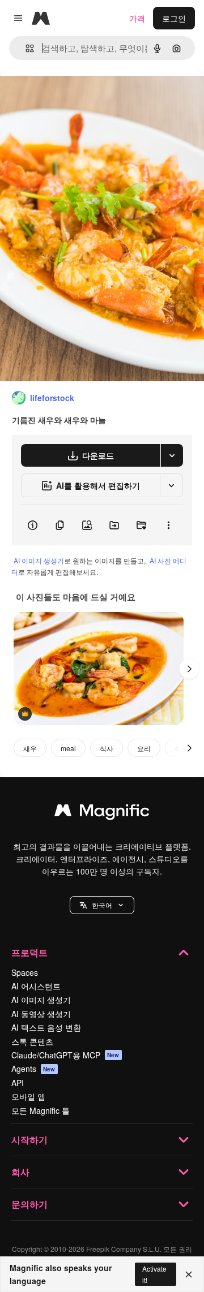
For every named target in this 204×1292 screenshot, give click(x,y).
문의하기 (29, 1204)
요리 (144, 748)
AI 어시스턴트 (36, 986)
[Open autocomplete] (25, 48)
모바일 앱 (28, 1096)
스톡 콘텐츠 (32, 1041)
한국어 (102, 905)
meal (68, 748)
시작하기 (29, 1139)
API (17, 1082)
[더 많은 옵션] (168, 525)
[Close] (188, 1274)
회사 (20, 1171)
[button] (102, 905)
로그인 (174, 18)
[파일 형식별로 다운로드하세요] (171, 455)
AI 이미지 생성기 (39, 560)
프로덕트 (29, 952)
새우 (30, 748)
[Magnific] (102, 812)
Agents (33, 1068)
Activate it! (154, 1274)
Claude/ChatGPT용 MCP (65, 1055)
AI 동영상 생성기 (41, 1013)
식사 (106, 748)
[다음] (189, 668)
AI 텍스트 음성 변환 (46, 1027)
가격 (137, 18)
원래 (65, 97)
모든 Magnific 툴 (40, 1110)
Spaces (24, 972)
